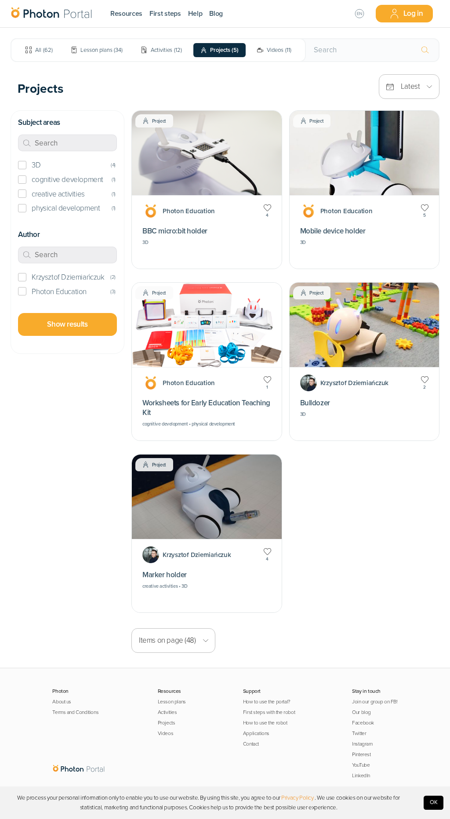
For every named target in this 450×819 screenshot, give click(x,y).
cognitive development (67, 179)
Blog (216, 13)
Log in (413, 13)
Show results (67, 324)
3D (36, 165)
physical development (66, 208)
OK (434, 802)
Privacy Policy (297, 797)
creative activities (58, 194)
